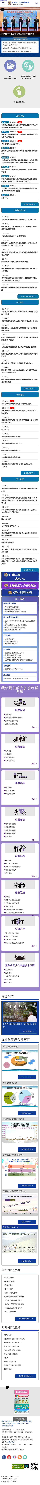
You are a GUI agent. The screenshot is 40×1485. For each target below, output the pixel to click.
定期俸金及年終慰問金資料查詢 (16, 625)
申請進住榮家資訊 (11, 863)
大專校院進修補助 (11, 721)
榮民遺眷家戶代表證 (12, 903)
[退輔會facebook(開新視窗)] (3, 1457)
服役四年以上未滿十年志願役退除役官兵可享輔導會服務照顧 (19, 551)
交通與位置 (11, 1442)
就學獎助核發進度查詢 (13, 657)
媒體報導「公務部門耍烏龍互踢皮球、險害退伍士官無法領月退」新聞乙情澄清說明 (19, 244)
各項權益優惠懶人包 (16, 576)
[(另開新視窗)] (21, 1392)
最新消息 (20, 116)
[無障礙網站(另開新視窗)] (18, 1466)
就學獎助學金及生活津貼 (13, 717)
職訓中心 (8, 787)
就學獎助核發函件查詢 (13, 655)
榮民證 (7, 897)
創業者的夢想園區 (11, 643)
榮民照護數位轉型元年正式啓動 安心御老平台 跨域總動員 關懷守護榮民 (19, 339)
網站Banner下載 (23, 1423)
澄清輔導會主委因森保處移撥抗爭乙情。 (15, 262)
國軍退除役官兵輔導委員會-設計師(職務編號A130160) (16, 465)
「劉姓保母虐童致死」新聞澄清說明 (13, 236)
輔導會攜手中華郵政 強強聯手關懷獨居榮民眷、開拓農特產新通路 (19, 381)
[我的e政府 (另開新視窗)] (26, 1466)
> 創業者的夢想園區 (10, 1293)
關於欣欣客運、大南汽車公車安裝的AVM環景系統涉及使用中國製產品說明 (19, 371)
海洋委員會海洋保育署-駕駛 (11, 457)
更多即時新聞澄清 (27, 296)
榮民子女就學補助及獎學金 (14, 909)
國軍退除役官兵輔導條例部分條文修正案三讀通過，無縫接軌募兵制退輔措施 (19, 511)
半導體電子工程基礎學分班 (10, 144)
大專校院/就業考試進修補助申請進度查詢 (19, 660)
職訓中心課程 (10, 790)
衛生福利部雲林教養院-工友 (11, 450)
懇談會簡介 (9, 970)
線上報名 (8, 982)
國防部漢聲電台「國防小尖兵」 (15, 1339)
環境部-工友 (5, 429)
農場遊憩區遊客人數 (11, 1227)
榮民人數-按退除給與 (11, 1047)
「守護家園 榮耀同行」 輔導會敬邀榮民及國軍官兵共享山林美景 (19, 313)
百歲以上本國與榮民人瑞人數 (14, 1191)
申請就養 (8, 860)
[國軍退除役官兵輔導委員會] (18, 3)
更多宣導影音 (27, 1031)
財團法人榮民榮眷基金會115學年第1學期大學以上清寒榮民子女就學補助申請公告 (19, 126)
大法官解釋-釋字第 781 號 (10, 526)
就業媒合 (8, 751)
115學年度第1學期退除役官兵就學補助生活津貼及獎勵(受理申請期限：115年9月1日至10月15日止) (19, 161)
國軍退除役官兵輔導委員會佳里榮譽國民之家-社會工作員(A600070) (19, 421)
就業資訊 (20, 395)
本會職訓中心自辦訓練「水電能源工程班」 (18, 48)
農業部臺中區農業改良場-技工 (11, 443)
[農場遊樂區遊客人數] (20, 1243)
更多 (33, 727)
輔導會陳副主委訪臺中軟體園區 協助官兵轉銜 (17, 363)
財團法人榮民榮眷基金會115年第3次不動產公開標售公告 (19, 152)
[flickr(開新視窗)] (14, 1457)
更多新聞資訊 (28, 388)
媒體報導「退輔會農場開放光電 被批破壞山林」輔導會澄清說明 (19, 253)
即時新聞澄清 (20, 210)
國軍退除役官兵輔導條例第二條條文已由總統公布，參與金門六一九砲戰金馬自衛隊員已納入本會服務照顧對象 (19, 561)
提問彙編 (8, 979)
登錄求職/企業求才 (11, 641)
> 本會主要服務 (9, 1277)
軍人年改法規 (6, 519)
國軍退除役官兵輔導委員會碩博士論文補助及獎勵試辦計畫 (19, 171)
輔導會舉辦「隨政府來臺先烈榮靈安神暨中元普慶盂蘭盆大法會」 (19, 329)
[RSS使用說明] (19, 1457)
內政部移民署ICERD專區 (12, 1342)
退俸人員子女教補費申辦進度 (15, 627)
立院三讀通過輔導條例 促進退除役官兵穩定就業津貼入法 (19, 490)
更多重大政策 (28, 570)
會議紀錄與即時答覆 (12, 976)
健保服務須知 (10, 827)
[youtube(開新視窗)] (9, 1457)
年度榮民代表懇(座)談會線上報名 (16, 678)
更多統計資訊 (26, 1113)
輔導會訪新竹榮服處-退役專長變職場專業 (17, 51)
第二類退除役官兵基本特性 (13, 1155)
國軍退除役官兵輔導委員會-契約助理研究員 (16, 404)
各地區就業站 (10, 760)
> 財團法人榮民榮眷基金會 (13, 1300)
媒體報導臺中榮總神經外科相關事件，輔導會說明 (18, 219)
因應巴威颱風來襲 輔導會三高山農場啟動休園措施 (18, 347)
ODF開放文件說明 (8, 1423)
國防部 (6, 1358)
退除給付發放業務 (11, 936)
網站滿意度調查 (7, 1426)
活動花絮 (8, 973)
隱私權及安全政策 (7, 1421)
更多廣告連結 (20, 1419)
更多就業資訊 (28, 473)
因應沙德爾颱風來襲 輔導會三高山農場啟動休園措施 (19, 321)
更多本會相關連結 (25, 1319)
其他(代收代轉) (10, 939)
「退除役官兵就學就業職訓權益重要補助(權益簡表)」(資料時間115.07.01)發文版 (19, 190)
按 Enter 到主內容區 (3, 0)
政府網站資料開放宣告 (24, 1421)
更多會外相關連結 (25, 1376)
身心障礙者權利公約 (11, 1354)
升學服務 (8, 714)
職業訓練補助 (10, 794)
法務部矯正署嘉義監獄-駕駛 (11, 436)
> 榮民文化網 (8, 1289)
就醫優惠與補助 (10, 830)
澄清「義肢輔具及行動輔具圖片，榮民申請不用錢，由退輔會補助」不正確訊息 (19, 279)
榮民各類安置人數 (10, 1083)
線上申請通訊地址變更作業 (14, 913)
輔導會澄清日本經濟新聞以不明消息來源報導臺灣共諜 (19, 289)
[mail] (24, 1457)
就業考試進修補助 (11, 724)
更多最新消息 (28, 204)
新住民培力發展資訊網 (11, 1346)
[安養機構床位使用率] (20, 1205)
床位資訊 (8, 873)
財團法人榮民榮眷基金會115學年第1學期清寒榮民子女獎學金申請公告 (19, 136)
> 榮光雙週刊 (8, 1285)
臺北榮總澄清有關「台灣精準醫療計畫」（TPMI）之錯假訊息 (19, 270)
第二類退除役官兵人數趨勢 (13, 1119)
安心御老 (4, 198)
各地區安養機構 (10, 870)
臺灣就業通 (8, 1369)
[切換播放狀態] (2, 9)
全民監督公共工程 (10, 1361)
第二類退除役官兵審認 (13, 900)
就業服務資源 (10, 757)
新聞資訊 (20, 302)
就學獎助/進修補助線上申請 (14, 653)
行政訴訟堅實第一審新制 (12, 1350)
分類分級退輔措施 (7, 542)
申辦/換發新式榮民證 (12, 607)
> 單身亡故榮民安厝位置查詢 (14, 1304)
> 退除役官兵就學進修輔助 (13, 1308)
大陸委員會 (8, 1335)
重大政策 (20, 479)
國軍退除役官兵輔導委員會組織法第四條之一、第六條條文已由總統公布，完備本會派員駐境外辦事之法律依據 (19, 500)
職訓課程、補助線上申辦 (13, 669)
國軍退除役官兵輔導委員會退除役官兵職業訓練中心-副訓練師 (19, 412)
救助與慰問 (9, 906)
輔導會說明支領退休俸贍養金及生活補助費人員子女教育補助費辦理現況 (19, 228)
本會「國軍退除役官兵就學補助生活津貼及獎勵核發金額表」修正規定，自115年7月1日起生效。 (19, 180)
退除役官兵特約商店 (23, 585)
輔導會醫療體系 (10, 824)
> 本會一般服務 (9, 1281)
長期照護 (8, 836)
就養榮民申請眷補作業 (13, 867)
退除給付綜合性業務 (12, 933)
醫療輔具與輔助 (10, 833)
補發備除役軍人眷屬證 (13, 609)
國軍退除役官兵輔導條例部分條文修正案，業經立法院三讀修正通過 (19, 534)
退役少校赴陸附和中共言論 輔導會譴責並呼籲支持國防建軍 (19, 355)
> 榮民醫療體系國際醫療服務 (14, 1296)
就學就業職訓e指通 (22, 592)
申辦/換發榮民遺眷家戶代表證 (15, 611)
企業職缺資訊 (9, 639)
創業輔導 (8, 754)
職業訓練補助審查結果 (13, 630)
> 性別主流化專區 (10, 1312)
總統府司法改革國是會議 (12, 1365)
